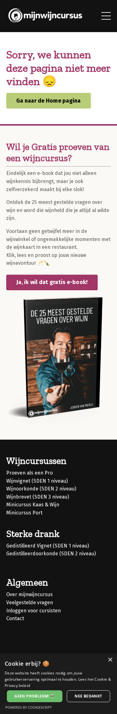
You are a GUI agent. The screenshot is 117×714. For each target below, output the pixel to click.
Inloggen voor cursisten (33, 611)
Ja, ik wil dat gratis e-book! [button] (52, 282)
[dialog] (58, 683)
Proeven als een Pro (29, 473)
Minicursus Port (24, 513)
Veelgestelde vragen (29, 602)
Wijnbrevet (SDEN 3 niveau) (37, 497)
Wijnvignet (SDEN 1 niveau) (37, 481)
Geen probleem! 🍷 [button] (34, 696)
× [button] (110, 660)
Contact (15, 618)
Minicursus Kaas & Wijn (32, 505)
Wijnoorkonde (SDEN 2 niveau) (41, 489)
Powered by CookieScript (28, 707)
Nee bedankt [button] (88, 696)
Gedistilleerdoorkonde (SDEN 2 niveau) (51, 554)
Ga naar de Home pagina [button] (48, 100)
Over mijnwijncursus (29, 594)
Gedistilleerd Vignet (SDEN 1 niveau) (47, 546)
